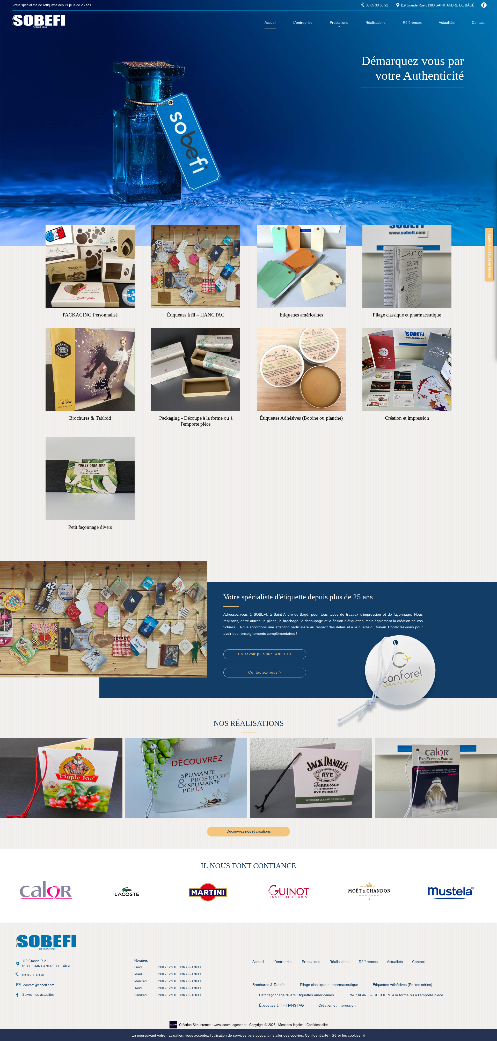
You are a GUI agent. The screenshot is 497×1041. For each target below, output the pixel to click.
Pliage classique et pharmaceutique (329, 985)
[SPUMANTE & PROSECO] (61, 778)
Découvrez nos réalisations (248, 831)
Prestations (339, 22)
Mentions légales (291, 1025)
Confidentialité (317, 1025)
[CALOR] (311, 778)
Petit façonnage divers (277, 995)
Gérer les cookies (346, 1035)
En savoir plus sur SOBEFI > (265, 654)
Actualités (447, 22)
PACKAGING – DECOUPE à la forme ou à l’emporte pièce (395, 995)
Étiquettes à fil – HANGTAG (281, 1005)
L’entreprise (302, 22)
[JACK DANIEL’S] (186, 778)
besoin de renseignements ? (489, 254)
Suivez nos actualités (38, 995)
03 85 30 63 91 (377, 5)
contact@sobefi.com (38, 985)
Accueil (270, 22)
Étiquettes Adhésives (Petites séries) (402, 985)
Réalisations (375, 22)
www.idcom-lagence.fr (230, 1025)
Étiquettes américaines (315, 995)
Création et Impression (337, 1005)
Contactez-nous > (264, 672)
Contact (478, 22)
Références (412, 22)
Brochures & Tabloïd (269, 985)
